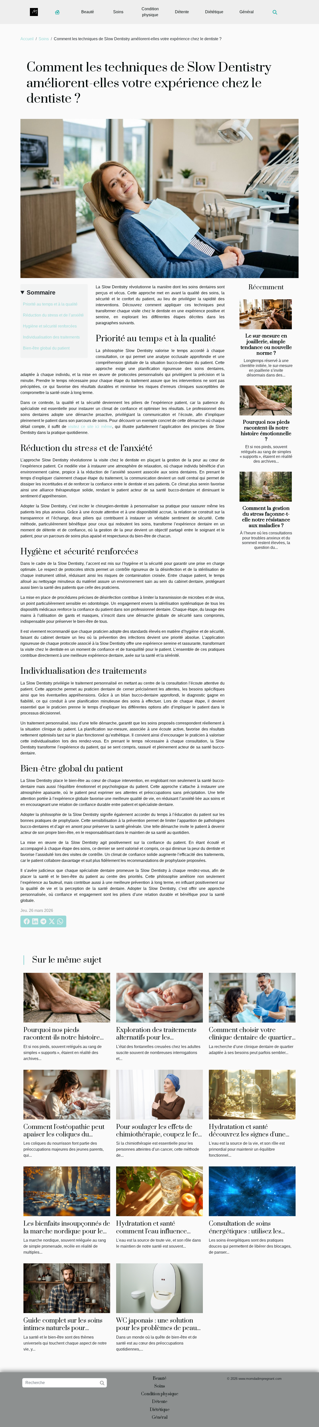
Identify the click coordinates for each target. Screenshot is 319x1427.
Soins (118, 12)
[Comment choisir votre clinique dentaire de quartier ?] (252, 997)
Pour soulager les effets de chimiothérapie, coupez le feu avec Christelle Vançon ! (159, 1134)
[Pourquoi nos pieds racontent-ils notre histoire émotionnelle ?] (265, 400)
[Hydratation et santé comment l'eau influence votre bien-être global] (159, 1191)
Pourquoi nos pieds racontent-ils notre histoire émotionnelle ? (266, 431)
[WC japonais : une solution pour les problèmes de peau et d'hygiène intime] (159, 1288)
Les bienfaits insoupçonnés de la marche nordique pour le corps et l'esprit (66, 1231)
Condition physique (150, 12)
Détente (182, 12)
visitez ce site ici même (90, 426)
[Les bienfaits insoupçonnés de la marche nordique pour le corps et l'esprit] (66, 1191)
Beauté (87, 12)
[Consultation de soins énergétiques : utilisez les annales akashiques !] (252, 1191)
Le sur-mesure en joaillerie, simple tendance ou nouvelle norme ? (266, 345)
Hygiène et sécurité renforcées (50, 326)
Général (246, 12)
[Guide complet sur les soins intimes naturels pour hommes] (66, 1288)
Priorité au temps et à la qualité (50, 304)
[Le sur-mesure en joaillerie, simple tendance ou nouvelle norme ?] (265, 314)
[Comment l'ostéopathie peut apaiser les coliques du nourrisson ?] (66, 1094)
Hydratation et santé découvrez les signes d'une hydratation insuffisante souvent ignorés (247, 1138)
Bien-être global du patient (46, 348)
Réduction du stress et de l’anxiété (53, 315)
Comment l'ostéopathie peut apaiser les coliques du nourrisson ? (63, 1134)
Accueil (27, 39)
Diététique (214, 12)
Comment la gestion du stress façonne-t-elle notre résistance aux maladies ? (266, 517)
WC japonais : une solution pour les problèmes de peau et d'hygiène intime (156, 1328)
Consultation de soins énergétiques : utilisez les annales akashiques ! (245, 1231)
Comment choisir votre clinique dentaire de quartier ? (250, 1038)
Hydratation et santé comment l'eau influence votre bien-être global (151, 1231)
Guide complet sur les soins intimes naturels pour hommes (62, 1328)
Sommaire (41, 292)
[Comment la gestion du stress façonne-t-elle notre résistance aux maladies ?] (265, 487)
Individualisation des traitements (51, 337)
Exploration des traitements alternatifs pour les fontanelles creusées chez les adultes (158, 1041)
